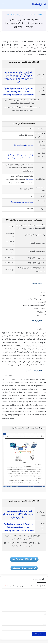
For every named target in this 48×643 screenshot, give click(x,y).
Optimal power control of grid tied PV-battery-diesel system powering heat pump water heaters (18, 92)
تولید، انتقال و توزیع (26, 155)
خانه (39, 15)
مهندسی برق (28, 145)
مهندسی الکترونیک (12, 155)
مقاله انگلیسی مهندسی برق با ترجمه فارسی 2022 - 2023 (21, 15)
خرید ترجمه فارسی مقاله (22, 568)
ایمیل (44, 624)
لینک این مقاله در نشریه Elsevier (22, 202)
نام (45, 614)
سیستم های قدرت (13, 158)
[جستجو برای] (45, 5)
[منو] (3, 5)
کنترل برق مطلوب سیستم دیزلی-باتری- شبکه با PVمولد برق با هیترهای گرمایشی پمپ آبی (18, 514)
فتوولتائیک (29, 179)
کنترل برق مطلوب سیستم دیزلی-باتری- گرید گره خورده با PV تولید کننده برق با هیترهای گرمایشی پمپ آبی (18, 77)
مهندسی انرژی (18, 145)
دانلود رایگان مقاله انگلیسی (22, 559)
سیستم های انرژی (27, 158)
